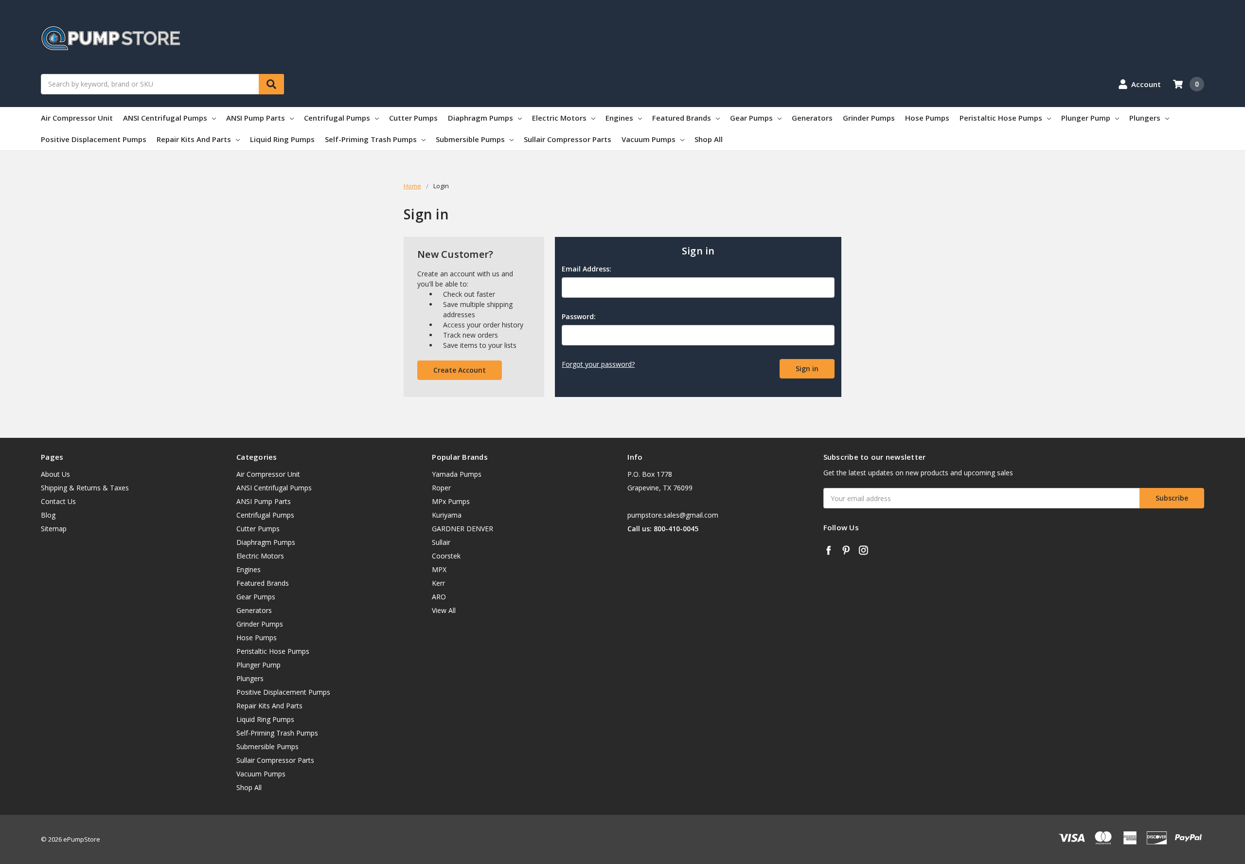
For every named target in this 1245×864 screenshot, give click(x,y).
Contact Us (58, 501)
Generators (812, 118)
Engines (619, 118)
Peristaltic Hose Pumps (1001, 118)
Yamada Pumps (456, 474)
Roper (441, 487)
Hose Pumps (927, 118)
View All (444, 610)
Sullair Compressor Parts (567, 139)
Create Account (459, 370)
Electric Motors (559, 118)
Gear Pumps (751, 118)
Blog (48, 515)
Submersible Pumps (470, 139)
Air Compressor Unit (77, 118)
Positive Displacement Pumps (93, 139)
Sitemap (54, 528)
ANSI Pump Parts (255, 118)
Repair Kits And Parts (194, 139)
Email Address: (586, 268)
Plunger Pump (1085, 118)
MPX (439, 569)
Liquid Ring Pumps (282, 139)
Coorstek (446, 555)
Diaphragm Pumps (480, 118)
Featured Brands (681, 118)
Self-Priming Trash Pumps (371, 139)
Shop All (708, 139)
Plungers (1144, 118)
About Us (55, 474)
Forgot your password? (598, 364)
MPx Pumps (451, 501)
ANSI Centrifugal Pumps (165, 118)
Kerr (438, 583)
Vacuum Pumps (649, 139)
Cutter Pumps (413, 118)
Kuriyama (447, 515)
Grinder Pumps (869, 118)
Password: (579, 316)
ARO (439, 596)
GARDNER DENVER (462, 528)
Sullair (441, 542)
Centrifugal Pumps (337, 118)
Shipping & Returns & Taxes (85, 487)
